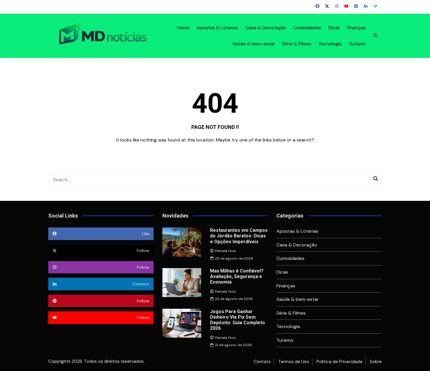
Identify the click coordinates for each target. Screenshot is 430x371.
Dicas (334, 28)
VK (356, 6)
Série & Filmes (296, 44)
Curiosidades (307, 28)
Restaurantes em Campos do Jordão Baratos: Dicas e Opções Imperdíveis (239, 235)
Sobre (376, 362)
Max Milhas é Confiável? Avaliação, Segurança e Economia (237, 276)
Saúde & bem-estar (254, 44)
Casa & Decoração (265, 28)
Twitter (327, 6)
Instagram (337, 6)
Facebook (317, 6)
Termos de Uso (293, 362)
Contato (262, 362)
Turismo (357, 44)
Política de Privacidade (339, 362)
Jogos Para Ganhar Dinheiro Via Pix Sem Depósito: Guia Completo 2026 (237, 320)
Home (183, 28)
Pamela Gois (225, 251)
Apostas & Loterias (217, 28)
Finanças (356, 28)
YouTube (346, 6)
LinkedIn (366, 6)
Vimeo (375, 6)
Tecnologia (330, 44)
